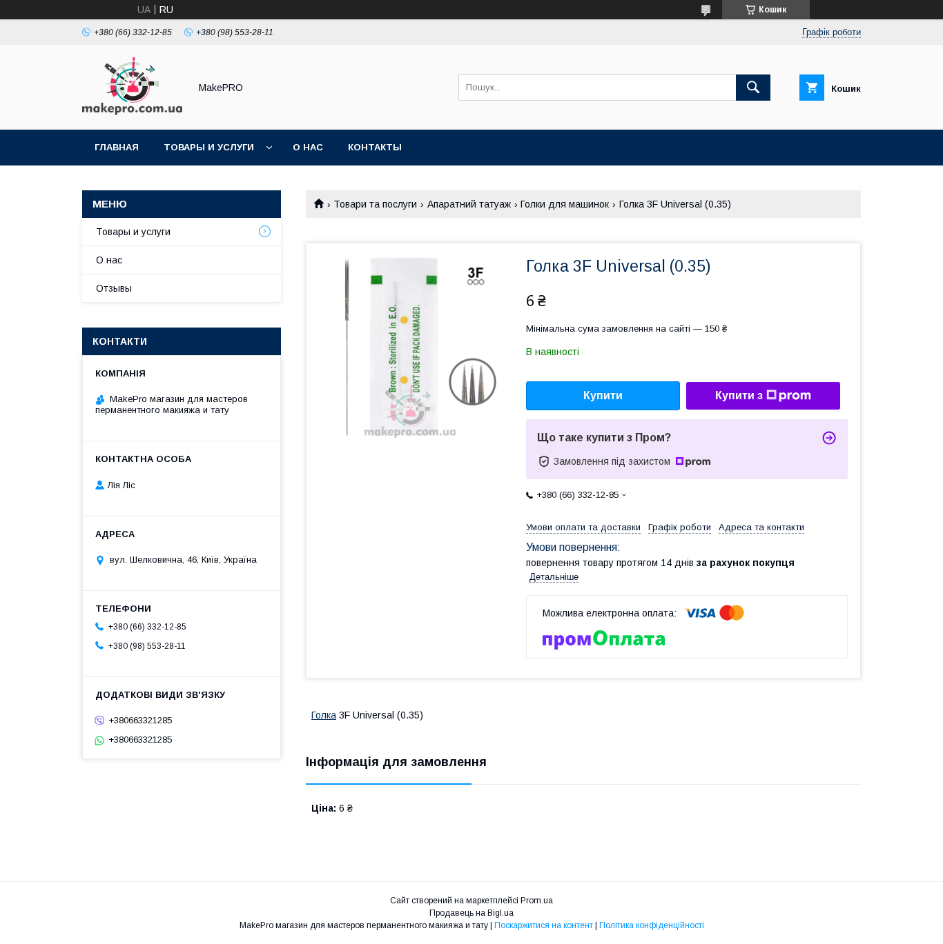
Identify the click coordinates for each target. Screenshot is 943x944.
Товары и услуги (209, 147)
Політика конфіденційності (651, 925)
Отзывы (114, 288)
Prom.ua (537, 900)
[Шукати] (753, 87)
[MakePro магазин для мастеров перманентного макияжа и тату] (132, 111)
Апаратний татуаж (469, 204)
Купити (603, 395)
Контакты (375, 147)
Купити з (739, 395)
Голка (323, 715)
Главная (117, 147)
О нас (308, 147)
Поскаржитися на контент (543, 925)
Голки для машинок (565, 204)
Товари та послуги (375, 204)
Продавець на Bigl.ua (471, 913)
